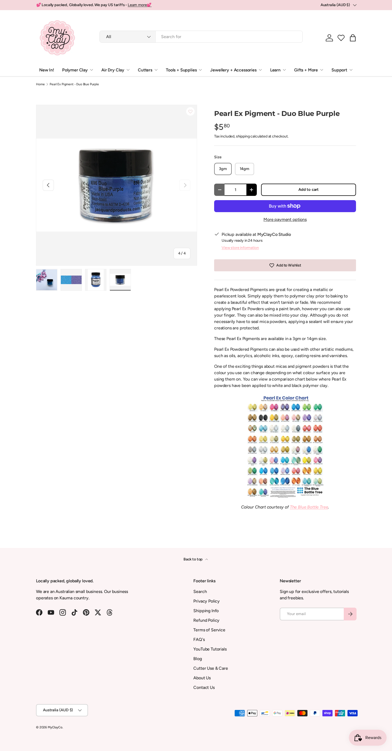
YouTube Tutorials (209, 649)
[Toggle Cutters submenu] (156, 70)
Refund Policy (206, 620)
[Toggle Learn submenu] (284, 70)
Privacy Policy (206, 601)
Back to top (193, 559)
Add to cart (308, 189)
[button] (341, 38)
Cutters (145, 69)
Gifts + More (306, 69)
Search (200, 591)
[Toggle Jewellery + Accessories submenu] (260, 70)
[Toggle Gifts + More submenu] (321, 70)
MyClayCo (55, 727)
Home (40, 84)
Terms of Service (209, 629)
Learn (275, 69)
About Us (202, 677)
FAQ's (199, 639)
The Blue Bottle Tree (309, 507)
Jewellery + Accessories (233, 69)
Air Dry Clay (112, 69)
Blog (197, 658)
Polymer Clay (75, 69)
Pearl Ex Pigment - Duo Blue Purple (74, 84)
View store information (240, 247)
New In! (46, 69)
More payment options (285, 219)
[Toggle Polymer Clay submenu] (91, 70)
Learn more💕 (139, 4)
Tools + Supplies (181, 69)
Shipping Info (206, 610)
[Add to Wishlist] (190, 111)
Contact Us (203, 687)
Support (339, 69)
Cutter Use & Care (210, 668)
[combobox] (201, 36)
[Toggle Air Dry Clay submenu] (128, 70)
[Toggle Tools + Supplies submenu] (200, 70)
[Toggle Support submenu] (351, 70)
